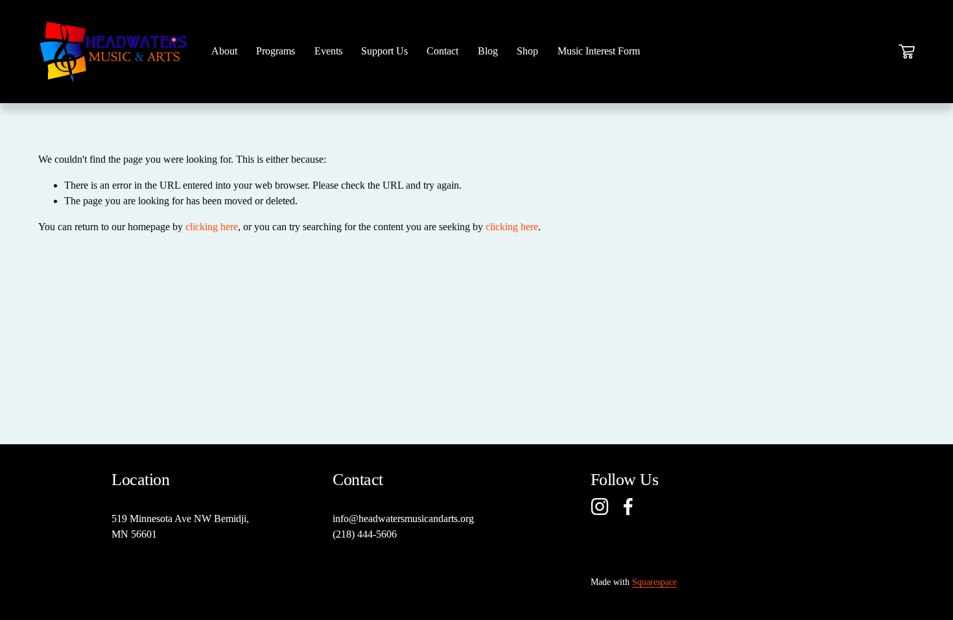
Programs (275, 50)
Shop (527, 50)
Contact (442, 50)
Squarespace (654, 582)
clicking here (211, 226)
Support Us (384, 50)
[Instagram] (600, 506)
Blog (488, 50)
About (224, 50)
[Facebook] (628, 506)
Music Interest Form (599, 50)
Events (328, 50)
